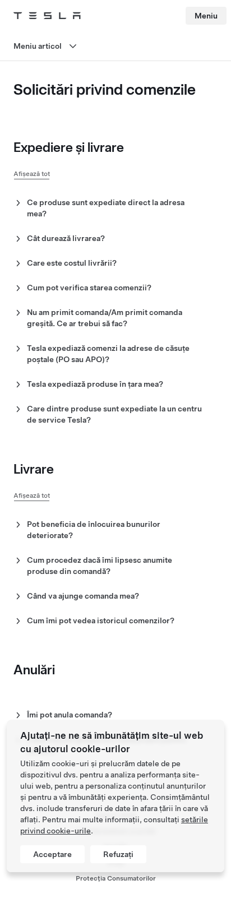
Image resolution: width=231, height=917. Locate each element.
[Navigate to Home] (47, 15)
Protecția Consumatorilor (116, 878)
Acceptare (52, 854)
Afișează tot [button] (31, 174)
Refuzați (118, 854)
